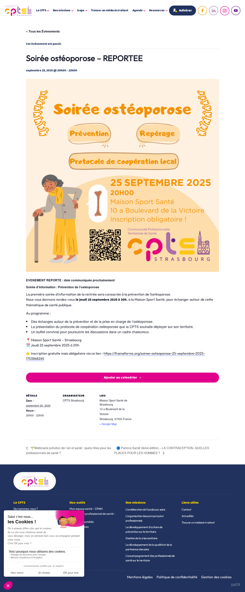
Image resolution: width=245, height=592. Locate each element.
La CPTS (41, 10)
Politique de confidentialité (177, 577)
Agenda (137, 10)
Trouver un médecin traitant (109, 10)
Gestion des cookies (216, 577)
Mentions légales (140, 577)
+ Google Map (108, 424)
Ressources (157, 10)
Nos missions (61, 10)
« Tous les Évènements (43, 31)
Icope (80, 10)
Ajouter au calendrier (120, 377)
